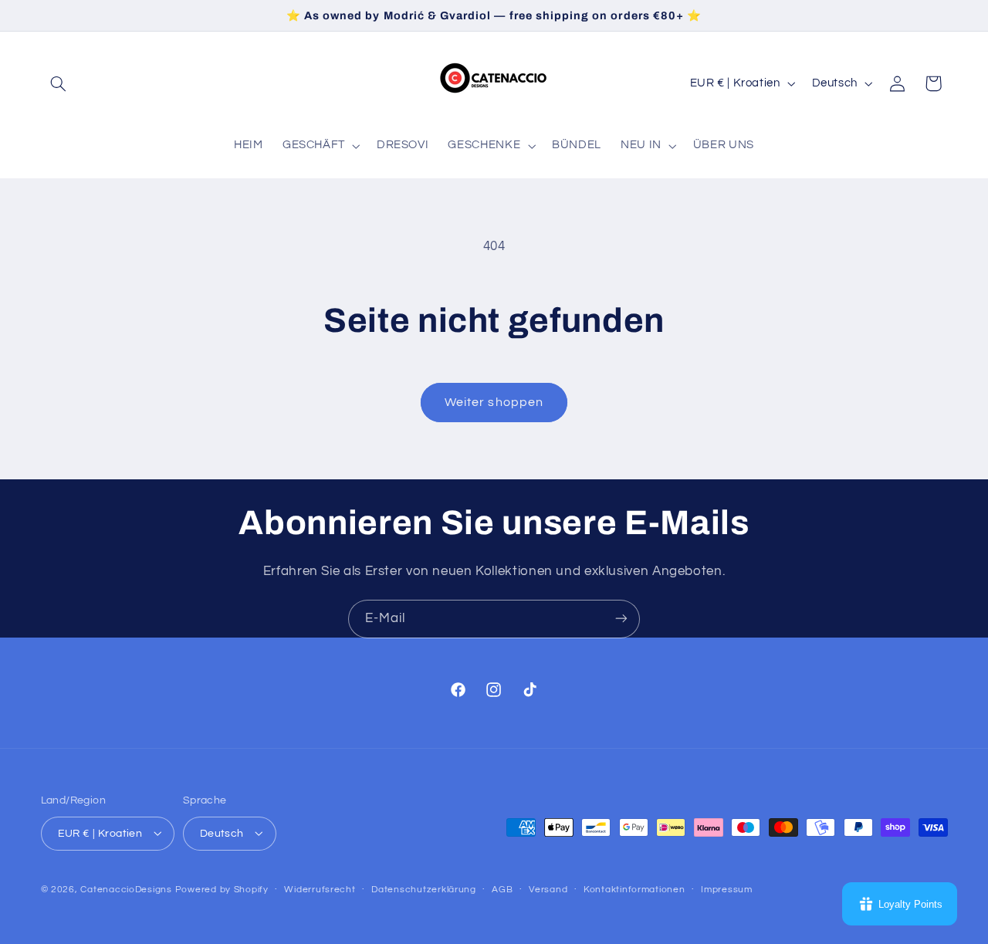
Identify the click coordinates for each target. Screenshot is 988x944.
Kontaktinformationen (634, 889)
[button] (58, 83)
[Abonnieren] (621, 619)
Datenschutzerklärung (423, 889)
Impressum (727, 889)
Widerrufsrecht (319, 889)
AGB (502, 889)
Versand (548, 889)
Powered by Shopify (222, 889)
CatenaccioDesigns (126, 889)
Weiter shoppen (494, 402)
